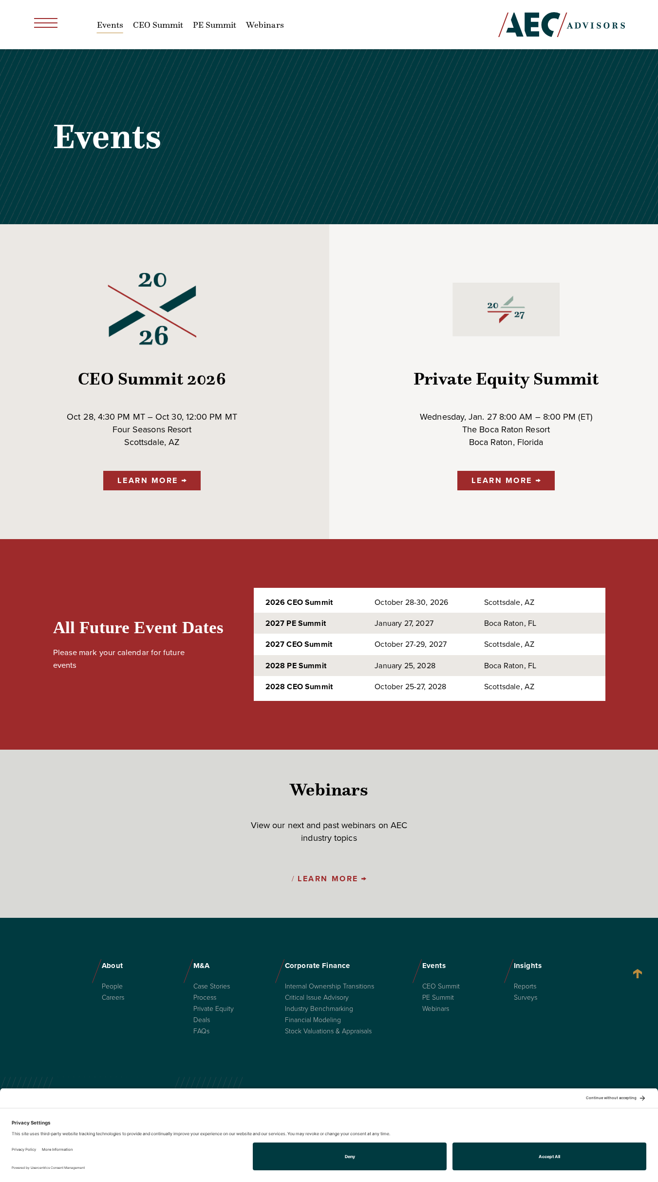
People (112, 986)
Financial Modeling (313, 1020)
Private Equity (213, 1009)
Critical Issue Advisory (317, 998)
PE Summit (214, 24)
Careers (113, 998)
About (112, 965)
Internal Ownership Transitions (329, 986)
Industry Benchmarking (319, 1009)
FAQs (201, 1031)
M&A (201, 965)
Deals (201, 1020)
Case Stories (211, 986)
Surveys (525, 998)
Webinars (264, 24)
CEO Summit (158, 24)
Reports (525, 986)
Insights (528, 965)
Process (204, 998)
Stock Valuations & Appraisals (328, 1031)
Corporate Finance (317, 965)
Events (110, 24)
